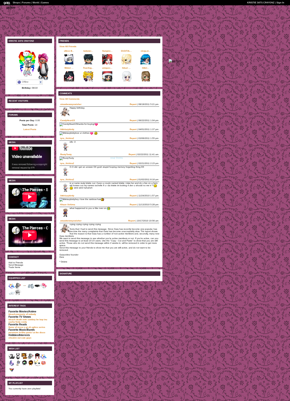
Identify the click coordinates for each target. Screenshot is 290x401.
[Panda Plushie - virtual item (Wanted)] (11, 358)
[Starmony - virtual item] (11, 288)
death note (21, 319)
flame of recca (15, 327)
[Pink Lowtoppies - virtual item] (43, 288)
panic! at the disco (35, 332)
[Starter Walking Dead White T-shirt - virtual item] (18, 295)
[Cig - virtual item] (24, 288)
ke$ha (22, 332)
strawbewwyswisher (71, 104)
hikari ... (126, 68)
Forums (26, 2)
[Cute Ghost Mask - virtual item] (11, 295)
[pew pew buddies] (41, 79)
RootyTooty (66, 154)
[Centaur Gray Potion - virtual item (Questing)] (18, 358)
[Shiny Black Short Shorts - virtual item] (37, 288)
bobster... (88, 51)
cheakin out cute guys (19, 338)
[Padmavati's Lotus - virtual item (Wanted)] (43, 365)
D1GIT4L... (126, 51)
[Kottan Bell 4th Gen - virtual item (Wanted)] (18, 365)
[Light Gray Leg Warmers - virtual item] (31, 288)
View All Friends (67, 46)
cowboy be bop (35, 319)
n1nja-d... (145, 51)
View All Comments (69, 99)
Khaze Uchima (67, 204)
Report (133, 104)
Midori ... (69, 68)
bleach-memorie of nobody (22, 314)
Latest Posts (29, 129)
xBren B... (69, 51)
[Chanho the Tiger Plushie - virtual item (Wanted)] (24, 358)
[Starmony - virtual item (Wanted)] (43, 358)
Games (45, 2)
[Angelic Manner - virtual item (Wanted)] (37, 365)
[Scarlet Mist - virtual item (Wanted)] (37, 358)
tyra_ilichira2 (67, 138)
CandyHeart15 (67, 120)
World (35, 2)
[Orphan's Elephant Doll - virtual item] (18, 288)
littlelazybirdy (67, 129)
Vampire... (107, 51)
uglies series (38, 327)
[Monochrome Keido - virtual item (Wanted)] (24, 365)
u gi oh (27, 327)
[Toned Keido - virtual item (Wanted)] (31, 365)
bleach (11, 319)
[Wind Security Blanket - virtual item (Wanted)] (11, 365)
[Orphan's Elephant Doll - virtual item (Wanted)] (31, 358)
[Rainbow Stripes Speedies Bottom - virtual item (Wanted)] (11, 372)
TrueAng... (88, 68)
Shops (16, 2)
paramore (13, 332)
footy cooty (21, 322)
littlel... (145, 68)
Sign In (280, 2)
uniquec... (107, 68)
